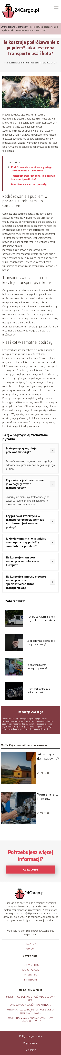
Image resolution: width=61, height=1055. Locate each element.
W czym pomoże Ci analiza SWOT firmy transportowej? (31, 1019)
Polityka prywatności (30, 1036)
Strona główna (8, 27)
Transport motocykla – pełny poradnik (39, 690)
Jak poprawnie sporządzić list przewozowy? (41, 642)
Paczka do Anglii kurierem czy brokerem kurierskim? (41, 618)
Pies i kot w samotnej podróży (29, 184)
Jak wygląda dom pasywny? (48, 756)
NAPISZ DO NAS (30, 870)
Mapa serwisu (30, 1043)
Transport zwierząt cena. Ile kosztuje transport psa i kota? (33, 177)
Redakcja (30, 944)
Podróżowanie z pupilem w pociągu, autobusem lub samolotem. (32, 169)
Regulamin (30, 1050)
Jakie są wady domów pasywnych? (30, 1005)
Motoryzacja (30, 970)
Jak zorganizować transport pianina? (37, 666)
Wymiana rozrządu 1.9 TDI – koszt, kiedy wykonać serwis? (31, 1011)
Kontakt (31, 949)
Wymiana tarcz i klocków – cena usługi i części (47, 796)
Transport (23, 27)
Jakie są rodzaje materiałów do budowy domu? (30, 998)
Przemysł (30, 974)
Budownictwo (30, 965)
